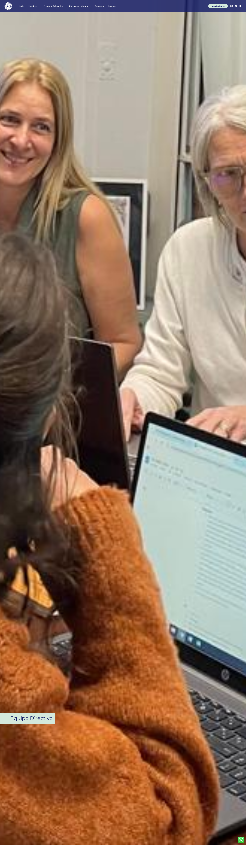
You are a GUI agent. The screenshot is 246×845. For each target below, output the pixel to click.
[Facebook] (236, 6)
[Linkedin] (240, 6)
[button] (38, 6)
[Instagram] (231, 6)
